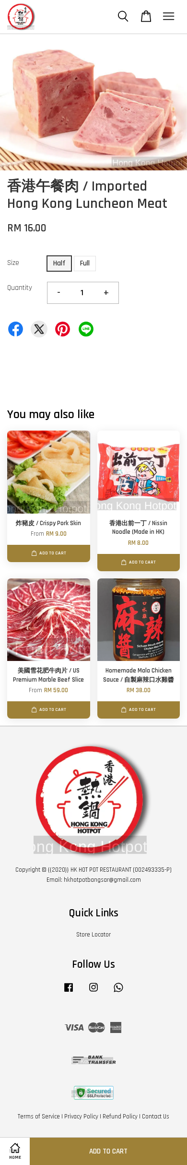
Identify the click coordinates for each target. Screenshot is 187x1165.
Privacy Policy (81, 1116)
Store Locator (93, 934)
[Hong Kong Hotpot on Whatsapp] (118, 992)
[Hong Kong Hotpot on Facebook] (68, 992)
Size (13, 262)
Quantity (19, 287)
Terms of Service (39, 1116)
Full (85, 263)
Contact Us (155, 1116)
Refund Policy (120, 1116)
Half (59, 263)
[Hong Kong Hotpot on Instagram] (93, 992)
